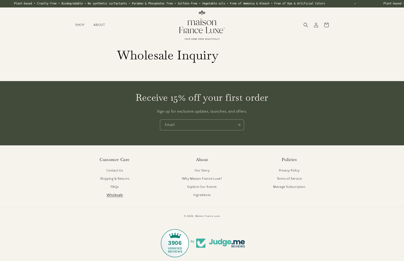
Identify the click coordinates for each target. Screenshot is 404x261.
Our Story (202, 170)
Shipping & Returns (115, 179)
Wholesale (115, 195)
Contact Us (114, 170)
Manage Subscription (289, 187)
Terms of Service (289, 179)
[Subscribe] (239, 124)
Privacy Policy (289, 170)
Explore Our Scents (202, 187)
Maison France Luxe (207, 216)
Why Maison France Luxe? (202, 179)
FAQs (115, 187)
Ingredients (202, 195)
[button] (80, 25)
